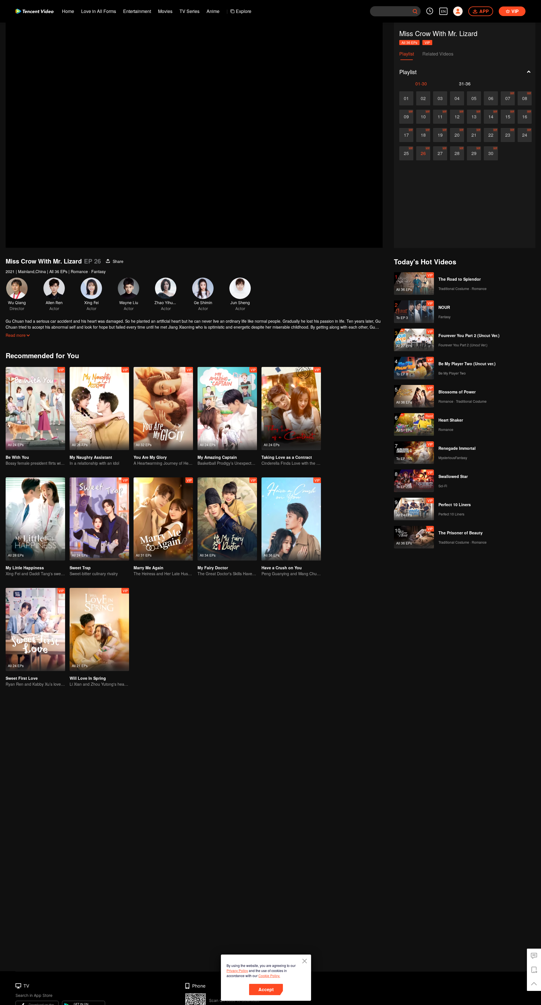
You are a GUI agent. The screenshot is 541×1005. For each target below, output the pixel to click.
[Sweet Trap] (99, 519)
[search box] (415, 11)
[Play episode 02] (423, 98)
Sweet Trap (80, 567)
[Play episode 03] (440, 98)
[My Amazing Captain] (227, 408)
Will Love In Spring (88, 678)
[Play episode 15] (508, 117)
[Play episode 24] (525, 135)
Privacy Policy (237, 970)
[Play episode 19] (440, 135)
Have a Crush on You (281, 567)
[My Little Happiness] (35, 519)
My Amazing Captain (217, 457)
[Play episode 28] (457, 153)
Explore (243, 11)
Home (68, 11)
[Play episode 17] (406, 135)
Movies (165, 11)
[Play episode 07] (508, 98)
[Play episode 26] (423, 153)
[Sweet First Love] (35, 629)
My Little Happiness (25, 567)
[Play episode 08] (525, 98)
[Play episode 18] (423, 135)
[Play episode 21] (474, 135)
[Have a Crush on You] (291, 519)
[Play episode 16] (525, 117)
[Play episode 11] (440, 117)
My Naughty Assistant (91, 457)
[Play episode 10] (423, 117)
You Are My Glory (150, 457)
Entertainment (137, 11)
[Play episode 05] (474, 98)
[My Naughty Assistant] (99, 408)
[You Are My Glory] (163, 408)
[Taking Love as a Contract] (291, 408)
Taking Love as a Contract (286, 457)
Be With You (17, 457)
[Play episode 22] (491, 135)
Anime (213, 11)
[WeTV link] (34, 11)
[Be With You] (35, 408)
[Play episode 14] (491, 117)
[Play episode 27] (440, 153)
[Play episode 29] (474, 153)
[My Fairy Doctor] (227, 519)
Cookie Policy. (269, 975)
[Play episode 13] (474, 117)
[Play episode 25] (406, 153)
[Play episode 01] (406, 98)
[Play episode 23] (508, 135)
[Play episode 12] (457, 117)
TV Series (189, 11)
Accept (266, 989)
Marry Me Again (148, 567)
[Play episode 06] (491, 98)
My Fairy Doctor (213, 567)
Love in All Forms (98, 11)
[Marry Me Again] (163, 519)
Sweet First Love (22, 678)
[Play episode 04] (457, 98)
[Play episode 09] (406, 117)
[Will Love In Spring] (99, 629)
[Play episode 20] (457, 135)
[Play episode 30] (491, 153)
